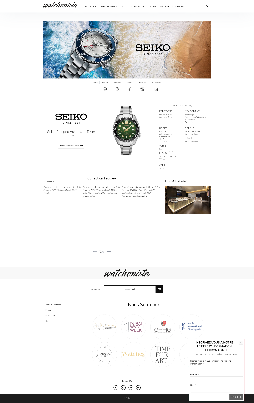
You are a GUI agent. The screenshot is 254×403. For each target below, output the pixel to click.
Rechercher (207, 6)
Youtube (130, 387)
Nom (193, 385)
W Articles (156, 82)
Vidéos (129, 82)
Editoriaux (89, 6)
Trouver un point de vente (69, 145)
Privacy (48, 310)
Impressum (50, 315)
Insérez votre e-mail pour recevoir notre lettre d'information (211, 362)
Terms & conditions (53, 304)
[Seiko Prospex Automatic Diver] (127, 130)
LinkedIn (138, 387)
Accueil (105, 82)
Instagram (181, 61)
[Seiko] (71, 118)
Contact (48, 321)
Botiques (142, 82)
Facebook (173, 61)
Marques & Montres (112, 6)
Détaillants (136, 6)
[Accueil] (61, 4)
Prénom (194, 374)
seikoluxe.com (177, 68)
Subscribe (95, 289)
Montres (117, 82)
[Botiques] (188, 199)
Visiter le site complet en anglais (167, 6)
